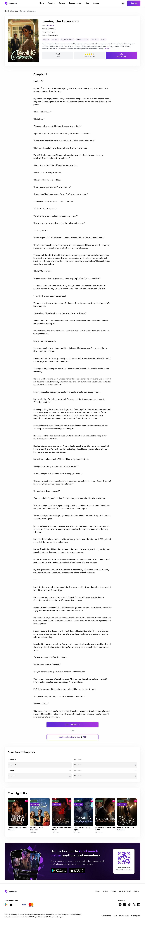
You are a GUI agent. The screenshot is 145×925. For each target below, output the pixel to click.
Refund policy (135, 916)
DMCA (115, 916)
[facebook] (120, 905)
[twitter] (134, 905)
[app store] (77, 870)
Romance (14, 11)
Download (121, 57)
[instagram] (124, 905)
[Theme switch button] (123, 3)
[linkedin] (138, 905)
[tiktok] (129, 905)
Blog (87, 3)
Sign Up (134, 3)
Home (42, 3)
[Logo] (11, 3)
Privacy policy (124, 916)
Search (96, 3)
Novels (51, 3)
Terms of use (106, 916)
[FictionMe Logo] (11, 891)
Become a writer (75, 3)
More (107, 49)
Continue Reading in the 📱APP (72, 737)
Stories (113, 891)
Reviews (62, 3)
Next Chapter (71, 725)
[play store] (59, 870)
